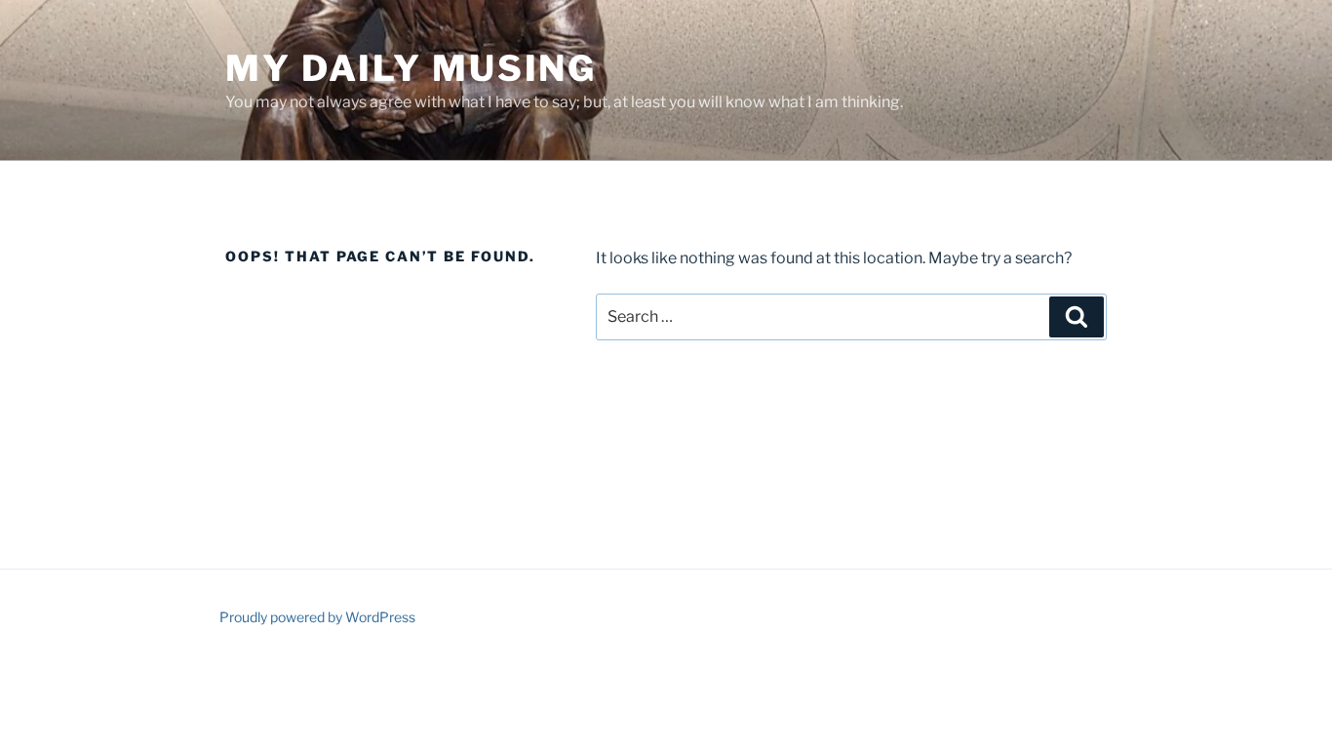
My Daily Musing (411, 68)
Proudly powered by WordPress (317, 617)
